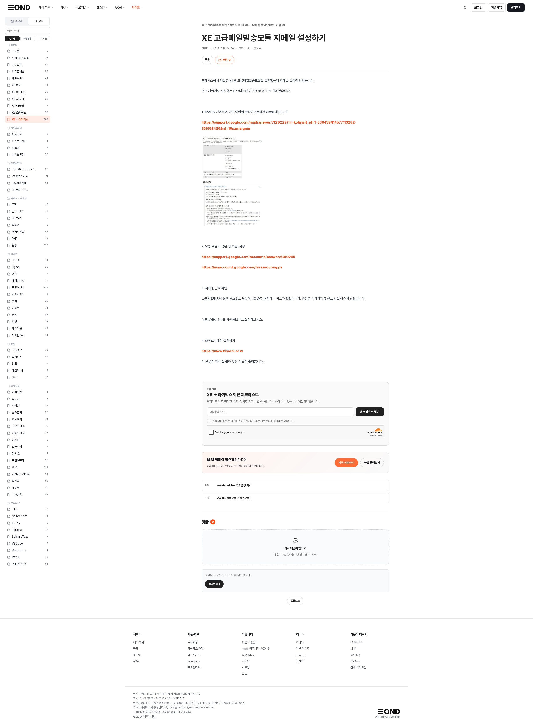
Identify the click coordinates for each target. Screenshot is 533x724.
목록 (207, 59)
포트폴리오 (194, 667)
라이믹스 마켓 (195, 648)
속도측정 (355, 655)
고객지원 (148, 698)
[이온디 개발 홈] (19, 7)
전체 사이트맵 (358, 667)
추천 (227, 59)
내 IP (353, 648)
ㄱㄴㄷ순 (43, 38)
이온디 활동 (248, 642)
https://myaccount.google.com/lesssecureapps (242, 267)
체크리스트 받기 (370, 412)
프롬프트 (301, 655)
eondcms (194, 661)
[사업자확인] (238, 702)
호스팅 (137, 655)
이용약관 (159, 698)
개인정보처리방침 (175, 698)
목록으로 (295, 600)
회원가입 (496, 7)
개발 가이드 (302, 648)
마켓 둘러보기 (372, 462)
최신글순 (27, 38)
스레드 (245, 661)
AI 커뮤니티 (248, 655)
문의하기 (516, 7)
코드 (41, 20)
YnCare (355, 661)
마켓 (135, 648)
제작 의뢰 (138, 642)
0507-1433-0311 (203, 707)
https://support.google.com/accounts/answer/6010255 (248, 257)
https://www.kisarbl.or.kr (222, 351)
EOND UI (356, 642)
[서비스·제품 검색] (465, 7)
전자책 (300, 661)
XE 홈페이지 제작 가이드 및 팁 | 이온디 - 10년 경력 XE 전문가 (241, 25)
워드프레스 (194, 655)
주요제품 (193, 642)
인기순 (12, 38)
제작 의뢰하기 (346, 462)
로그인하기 (214, 584)
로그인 (478, 7)
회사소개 (137, 698)
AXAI (136, 661)
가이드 (300, 642)
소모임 (18, 20)
